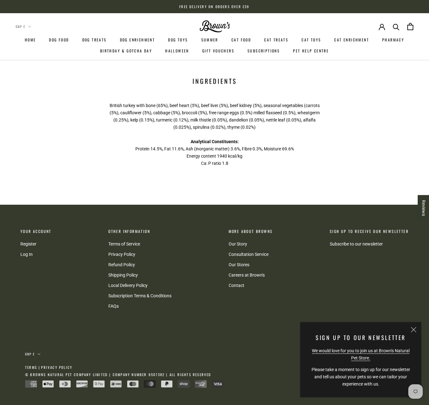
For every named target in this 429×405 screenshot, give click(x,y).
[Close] (413, 329)
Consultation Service (249, 254)
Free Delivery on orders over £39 (214, 6)
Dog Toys (178, 39)
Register (28, 243)
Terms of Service (124, 243)
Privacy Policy (121, 254)
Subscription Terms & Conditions (139, 295)
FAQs (113, 306)
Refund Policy (121, 264)
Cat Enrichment (351, 39)
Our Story (238, 243)
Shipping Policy (123, 275)
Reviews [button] (423, 208)
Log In (26, 254)
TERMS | (32, 367)
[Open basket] (410, 26)
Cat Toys (311, 39)
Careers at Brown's (247, 275)
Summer (209, 39)
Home (30, 39)
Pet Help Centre (311, 50)
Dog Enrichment (137, 39)
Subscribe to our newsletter (356, 243)
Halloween (177, 50)
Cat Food (241, 39)
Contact (236, 285)
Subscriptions (263, 50)
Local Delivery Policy (128, 285)
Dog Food (59, 39)
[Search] (396, 26)
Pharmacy (393, 39)
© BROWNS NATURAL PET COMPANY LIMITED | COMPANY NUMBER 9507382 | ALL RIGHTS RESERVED (118, 374)
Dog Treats (94, 39)
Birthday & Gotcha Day (126, 50)
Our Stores (239, 264)
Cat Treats (276, 39)
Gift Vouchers (218, 50)
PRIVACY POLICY (56, 367)
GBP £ (20, 26)
